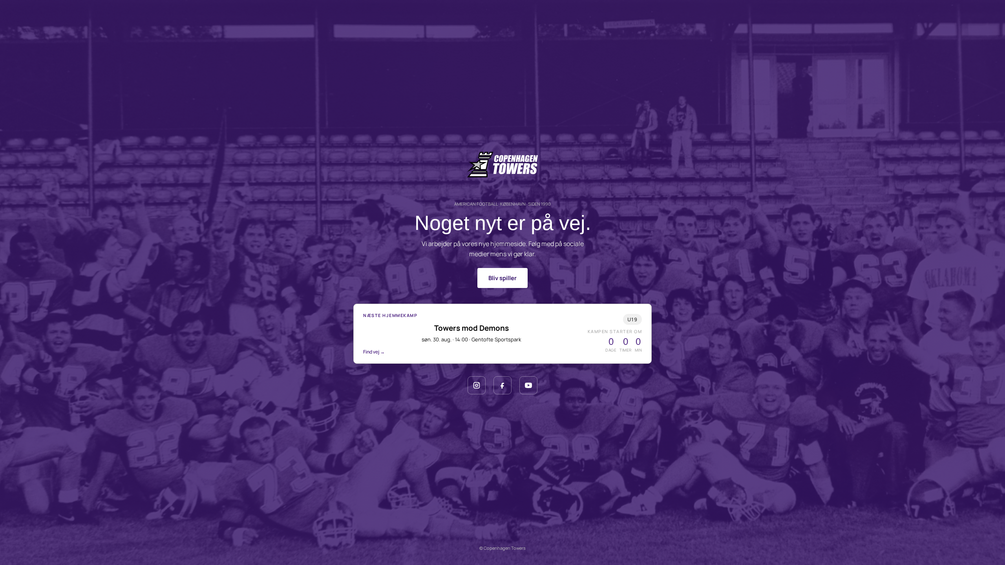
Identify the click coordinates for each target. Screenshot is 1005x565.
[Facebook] (502, 385)
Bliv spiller (502, 278)
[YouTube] (528, 385)
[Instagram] (477, 385)
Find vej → (374, 351)
